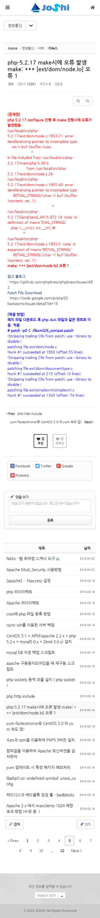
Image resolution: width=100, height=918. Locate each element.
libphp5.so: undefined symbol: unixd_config (41, 781)
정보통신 (15, 25)
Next (75, 850)
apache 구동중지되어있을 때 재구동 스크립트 (40, 666)
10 (41, 850)
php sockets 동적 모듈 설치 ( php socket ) (40, 682)
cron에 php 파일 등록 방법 (28, 614)
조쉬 (11, 84)
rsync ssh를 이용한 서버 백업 (30, 625)
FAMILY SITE (46, 895)
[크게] (78, 101)
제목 (41, 548)
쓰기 (87, 824)
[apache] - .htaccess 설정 (28, 580)
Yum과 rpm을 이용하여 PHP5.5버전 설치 (40, 740)
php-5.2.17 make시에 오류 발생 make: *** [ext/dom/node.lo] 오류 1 (49, 69)
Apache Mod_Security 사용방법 (33, 569)
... (52, 850)
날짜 (87, 548)
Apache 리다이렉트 (22, 603)
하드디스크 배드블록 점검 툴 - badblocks (40, 795)
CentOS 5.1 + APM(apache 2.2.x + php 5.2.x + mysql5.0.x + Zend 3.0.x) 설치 (41, 639)
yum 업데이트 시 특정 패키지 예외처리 (38, 767)
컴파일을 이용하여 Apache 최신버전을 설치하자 (40, 753)
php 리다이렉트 (19, 591)
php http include (20, 696)
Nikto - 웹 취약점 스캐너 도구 (31, 558)
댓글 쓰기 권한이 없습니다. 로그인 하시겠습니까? (45, 503)
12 (62, 850)
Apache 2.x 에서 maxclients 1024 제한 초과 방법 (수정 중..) (39, 808)
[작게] (87, 101)
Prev (13, 840)
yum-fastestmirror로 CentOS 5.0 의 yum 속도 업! (39, 726)
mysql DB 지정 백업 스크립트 (30, 652)
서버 (41, 48)
